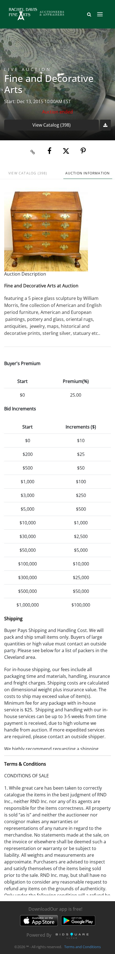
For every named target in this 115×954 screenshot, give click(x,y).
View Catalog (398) (51, 125)
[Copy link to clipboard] (33, 151)
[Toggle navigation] (100, 14)
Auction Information (87, 173)
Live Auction (27, 69)
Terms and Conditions (82, 946)
